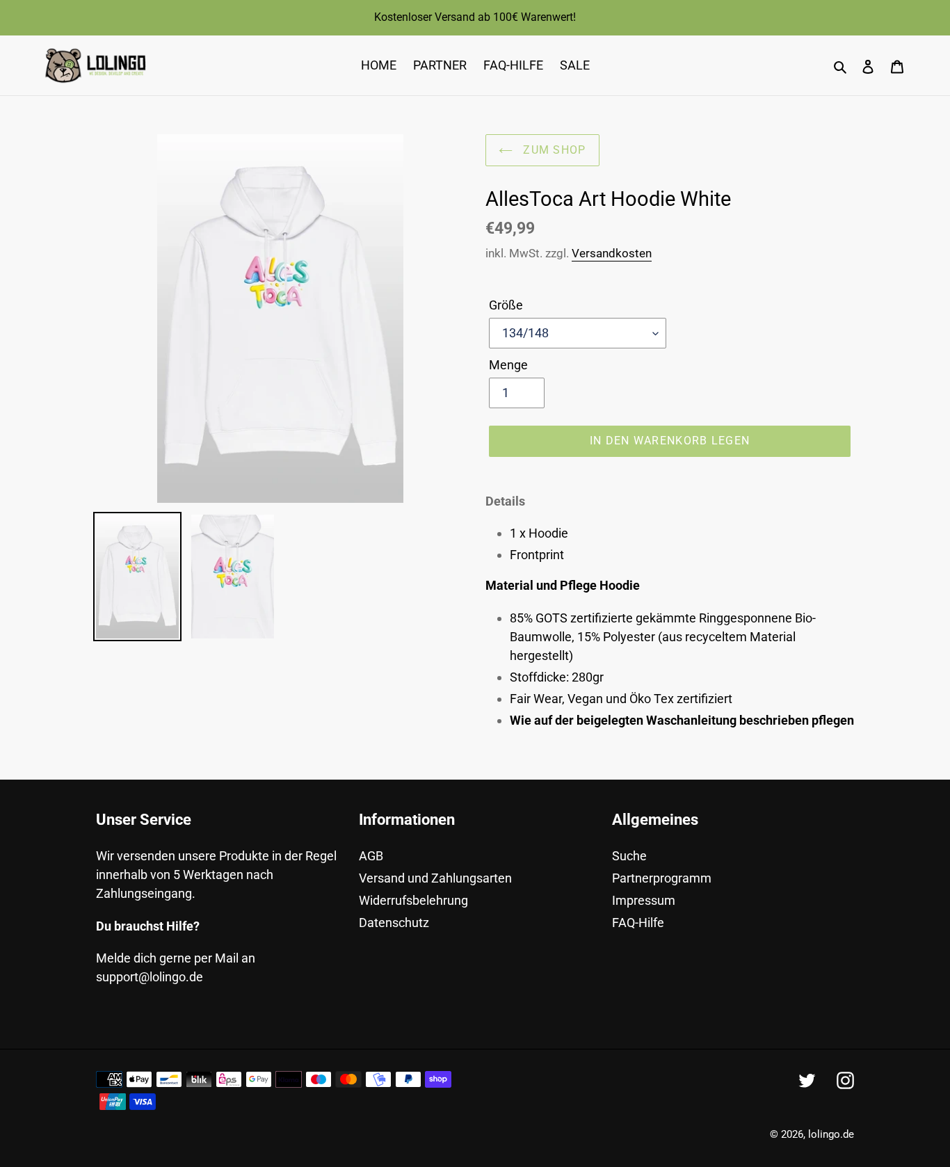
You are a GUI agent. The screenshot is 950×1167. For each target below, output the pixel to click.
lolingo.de (831, 1134)
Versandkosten (612, 253)
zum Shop (553, 149)
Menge (508, 364)
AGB (371, 855)
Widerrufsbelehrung (413, 900)
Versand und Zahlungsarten (435, 878)
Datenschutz (394, 922)
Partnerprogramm (661, 878)
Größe (506, 305)
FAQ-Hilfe (638, 922)
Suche (629, 855)
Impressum (643, 900)
